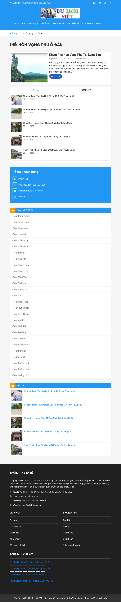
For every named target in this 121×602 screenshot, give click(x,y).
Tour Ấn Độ (18, 320)
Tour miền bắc (20, 234)
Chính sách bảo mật (72, 545)
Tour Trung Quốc (21, 308)
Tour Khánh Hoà (21, 265)
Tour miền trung (20, 240)
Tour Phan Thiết (20, 271)
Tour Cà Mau (19, 338)
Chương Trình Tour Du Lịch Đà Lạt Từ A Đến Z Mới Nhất (48, 96)
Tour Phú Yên (19, 258)
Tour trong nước (21, 216)
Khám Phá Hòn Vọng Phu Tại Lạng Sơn (75, 54)
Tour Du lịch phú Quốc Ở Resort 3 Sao (27, 574)
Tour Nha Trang (20, 301)
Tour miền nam (20, 246)
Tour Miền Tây (20, 277)
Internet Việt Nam (91, 23)
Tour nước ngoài (21, 222)
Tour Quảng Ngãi (21, 363)
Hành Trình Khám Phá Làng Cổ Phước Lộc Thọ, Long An (49, 150)
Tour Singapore (20, 344)
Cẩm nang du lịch (61, 23)
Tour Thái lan (19, 283)
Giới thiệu (67, 520)
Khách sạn (33, 23)
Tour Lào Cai (19, 357)
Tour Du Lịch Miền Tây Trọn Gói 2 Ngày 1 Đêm (30, 562)
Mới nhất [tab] (35, 90)
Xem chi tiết (56, 76)
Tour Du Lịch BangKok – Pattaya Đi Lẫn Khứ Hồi (31, 581)
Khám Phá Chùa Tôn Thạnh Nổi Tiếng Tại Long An (46, 136)
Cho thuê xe (15, 526)
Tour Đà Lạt (18, 252)
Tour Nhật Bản (20, 326)
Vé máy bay (15, 539)
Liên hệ (75, 23)
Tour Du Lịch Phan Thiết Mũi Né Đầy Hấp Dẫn (30, 568)
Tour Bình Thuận (21, 314)
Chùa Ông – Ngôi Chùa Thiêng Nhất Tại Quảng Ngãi (47, 123)
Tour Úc (17, 295)
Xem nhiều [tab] (86, 90)
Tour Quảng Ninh (21, 375)
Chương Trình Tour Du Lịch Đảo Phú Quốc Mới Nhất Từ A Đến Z (52, 109)
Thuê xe (45, 23)
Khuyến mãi (68, 533)
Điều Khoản (68, 539)
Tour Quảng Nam (21, 369)
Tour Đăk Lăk (19, 351)
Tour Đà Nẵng (19, 332)
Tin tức (66, 526)
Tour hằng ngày (20, 228)
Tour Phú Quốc (20, 289)
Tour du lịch (18, 23)
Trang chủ (16, 33)
